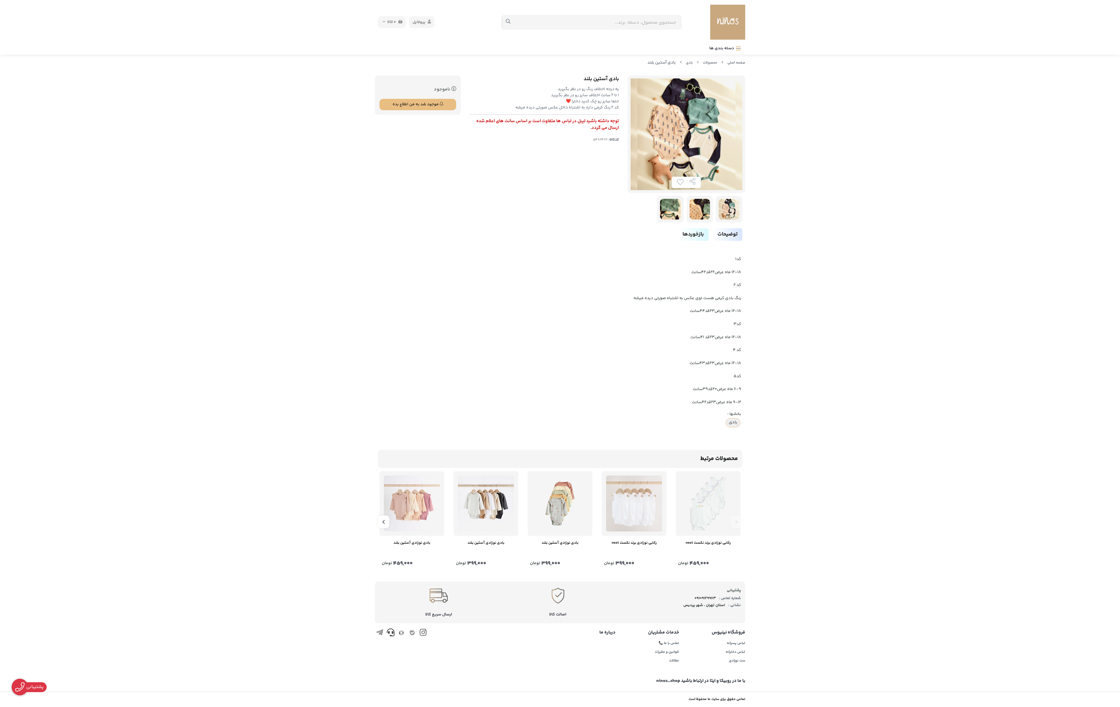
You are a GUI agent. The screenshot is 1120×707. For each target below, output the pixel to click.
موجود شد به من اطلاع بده (416, 104)
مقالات (674, 660)
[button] (736, 521)
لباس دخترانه (735, 652)
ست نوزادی (737, 660)
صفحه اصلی (736, 63)
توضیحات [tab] (728, 234)
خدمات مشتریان (663, 632)
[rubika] (401, 633)
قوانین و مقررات (667, 652)
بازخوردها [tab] (693, 234)
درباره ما (607, 632)
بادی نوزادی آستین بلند (560, 543)
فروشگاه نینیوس (728, 632)
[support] (390, 633)
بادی (689, 63)
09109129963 (705, 598)
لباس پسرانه (736, 643)
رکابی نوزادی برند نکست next (708, 543)
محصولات (710, 63)
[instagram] (423, 633)
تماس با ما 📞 (669, 643)
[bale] (412, 633)
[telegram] (379, 633)
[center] (508, 22)
